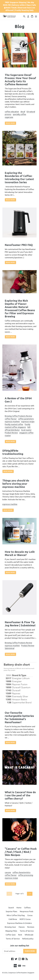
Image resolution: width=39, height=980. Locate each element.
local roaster (26, 430)
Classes (22, 927)
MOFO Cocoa (25, 919)
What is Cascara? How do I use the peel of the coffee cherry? (20, 795)
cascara (8, 872)
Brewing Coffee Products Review (18, 416)
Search (11, 908)
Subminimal (9, 648)
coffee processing (25, 875)
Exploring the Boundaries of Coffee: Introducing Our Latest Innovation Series (19, 177)
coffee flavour (11, 419)
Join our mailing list (19, 945)
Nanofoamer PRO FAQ (19, 244)
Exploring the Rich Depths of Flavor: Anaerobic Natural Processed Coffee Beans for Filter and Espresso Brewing (20, 308)
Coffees (27, 908)
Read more (10, 123)
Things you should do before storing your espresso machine (15, 483)
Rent (20, 935)
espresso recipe (27, 421)
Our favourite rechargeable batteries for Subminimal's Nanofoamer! (19, 717)
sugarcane (9, 117)
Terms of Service (27, 931)
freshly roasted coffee (14, 424)
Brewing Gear (10, 927)
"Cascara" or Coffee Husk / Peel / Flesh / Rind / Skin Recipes (21, 852)
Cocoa (29, 915)
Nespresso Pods (26, 911)
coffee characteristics (21, 872)
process (8, 114)
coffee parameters (26, 419)
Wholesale (29, 935)
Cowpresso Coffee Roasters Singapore (21, 973)
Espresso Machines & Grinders (19, 923)
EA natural (31, 112)
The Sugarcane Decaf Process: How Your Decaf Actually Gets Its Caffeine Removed (20, 79)
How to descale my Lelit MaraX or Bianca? (20, 553)
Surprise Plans (11, 911)
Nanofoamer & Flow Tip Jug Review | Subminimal (20, 624)
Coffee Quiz (11, 935)
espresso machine (12, 421)
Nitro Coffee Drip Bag (16, 915)
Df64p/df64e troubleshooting (12, 452)
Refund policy (27, 939)
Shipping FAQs (11, 931)
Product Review (11, 433)
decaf (22, 112)
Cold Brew (13, 919)
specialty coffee (19, 114)
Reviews (30, 927)
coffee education (12, 112)
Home (18, 908)
